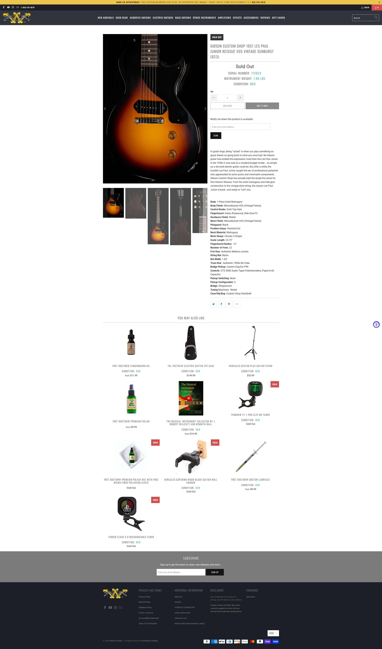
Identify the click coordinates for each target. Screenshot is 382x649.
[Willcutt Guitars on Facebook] (3, 7)
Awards (178, 602)
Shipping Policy (145, 607)
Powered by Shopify (149, 641)
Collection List (181, 618)
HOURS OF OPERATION (184, 607)
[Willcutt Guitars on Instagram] (13, 7)
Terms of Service (146, 613)
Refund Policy (144, 602)
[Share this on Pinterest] (229, 304)
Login (366, 7)
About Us (178, 597)
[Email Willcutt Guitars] (17, 7)
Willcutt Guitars (116, 641)
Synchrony (250, 597)
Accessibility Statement (149, 618)
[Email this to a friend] (237, 304)
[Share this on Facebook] (221, 304)
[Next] (205, 108)
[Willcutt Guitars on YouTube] (8, 7)
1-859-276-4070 (28, 7)
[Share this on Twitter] (213, 304)
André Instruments (182, 613)
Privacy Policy (144, 597)
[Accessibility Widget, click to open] (376, 324)
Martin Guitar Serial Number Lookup (190, 623)
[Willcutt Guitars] (17, 18)
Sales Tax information (148, 623)
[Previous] (105, 108)
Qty (211, 91)
